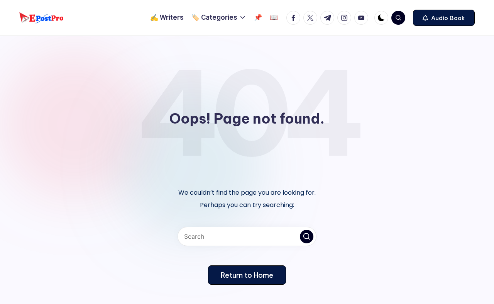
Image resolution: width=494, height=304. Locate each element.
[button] (444, 18)
